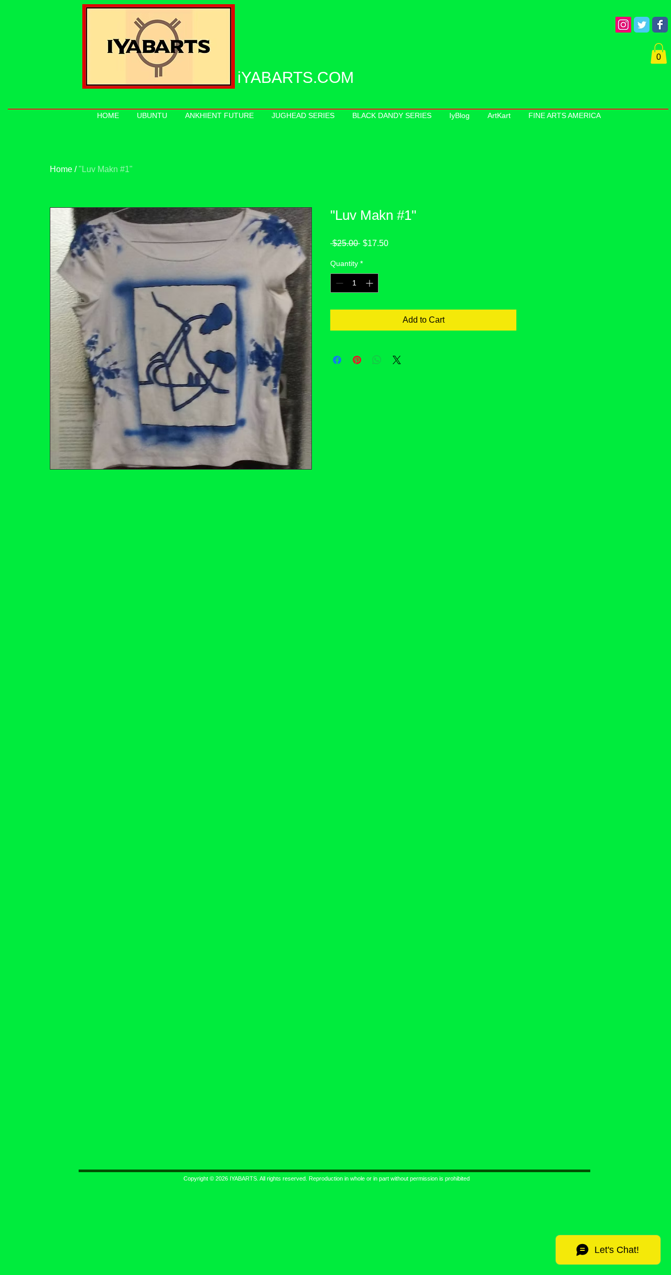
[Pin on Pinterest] (357, 360)
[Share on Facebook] (337, 360)
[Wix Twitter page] (642, 25)
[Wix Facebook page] (660, 25)
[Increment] (370, 283)
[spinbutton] (354, 283)
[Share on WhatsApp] (377, 360)
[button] (658, 53)
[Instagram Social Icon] (623, 25)
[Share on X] (397, 360)
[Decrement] (338, 283)
